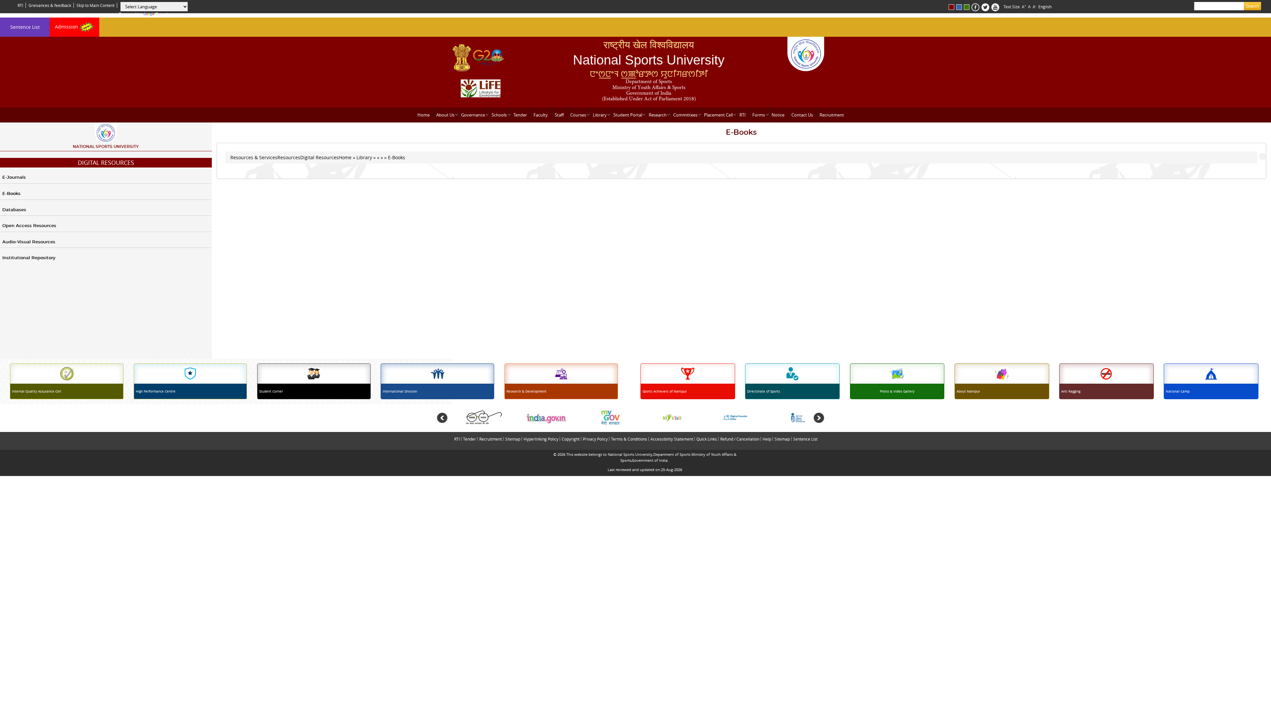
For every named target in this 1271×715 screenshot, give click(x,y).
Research (658, 115)
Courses (578, 115)
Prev (442, 418)
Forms (758, 115)
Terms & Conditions (629, 439)
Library (600, 115)
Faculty (541, 115)
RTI (20, 5)
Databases (14, 210)
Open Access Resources (29, 226)
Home (423, 115)
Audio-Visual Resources (28, 242)
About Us (445, 115)
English (1045, 6)
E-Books (11, 194)
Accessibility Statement (671, 439)
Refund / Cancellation (739, 439)
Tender (520, 115)
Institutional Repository (29, 258)
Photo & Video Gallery (897, 391)
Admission (67, 27)
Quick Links (706, 439)
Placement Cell (718, 115)
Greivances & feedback (49, 5)
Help (767, 439)
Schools (499, 115)
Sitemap (512, 439)
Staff (559, 115)
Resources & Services (253, 157)
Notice (778, 115)
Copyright (571, 439)
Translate (164, 14)
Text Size (1012, 6)
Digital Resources (106, 163)
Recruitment (832, 115)
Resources (288, 157)
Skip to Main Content (95, 5)
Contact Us (802, 115)
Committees (685, 115)
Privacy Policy (595, 439)
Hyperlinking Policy (541, 439)
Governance (473, 115)
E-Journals (14, 177)
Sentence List (25, 27)
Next (819, 418)
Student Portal (627, 115)
